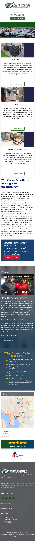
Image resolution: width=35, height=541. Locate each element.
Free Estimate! (12, 257)
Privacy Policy (24, 532)
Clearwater (5, 433)
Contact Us (16, 532)
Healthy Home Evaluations (17, 149)
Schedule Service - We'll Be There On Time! (18, 34)
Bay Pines (4, 430)
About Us (9, 532)
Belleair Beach (6, 431)
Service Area (9, 394)
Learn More (17, 84)
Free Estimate (17, 18)
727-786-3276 (17, 15)
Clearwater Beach (6, 435)
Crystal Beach (5, 436)
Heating (18, 105)
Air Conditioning (17, 60)
